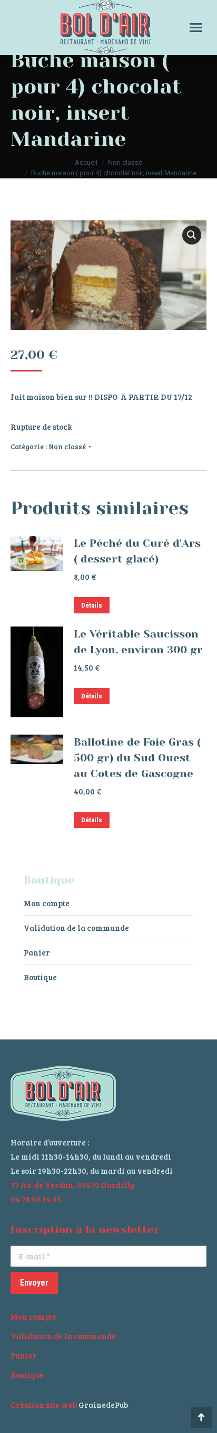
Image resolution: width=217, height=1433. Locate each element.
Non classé (67, 446)
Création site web (44, 1404)
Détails (91, 605)
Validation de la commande (76, 927)
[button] (191, 235)
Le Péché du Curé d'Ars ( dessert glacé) (137, 551)
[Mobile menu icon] (195, 27)
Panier (37, 952)
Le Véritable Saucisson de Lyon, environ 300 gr (138, 642)
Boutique (40, 977)
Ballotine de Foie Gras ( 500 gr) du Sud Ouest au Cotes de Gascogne (137, 758)
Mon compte (47, 903)
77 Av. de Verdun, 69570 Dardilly (72, 1185)
